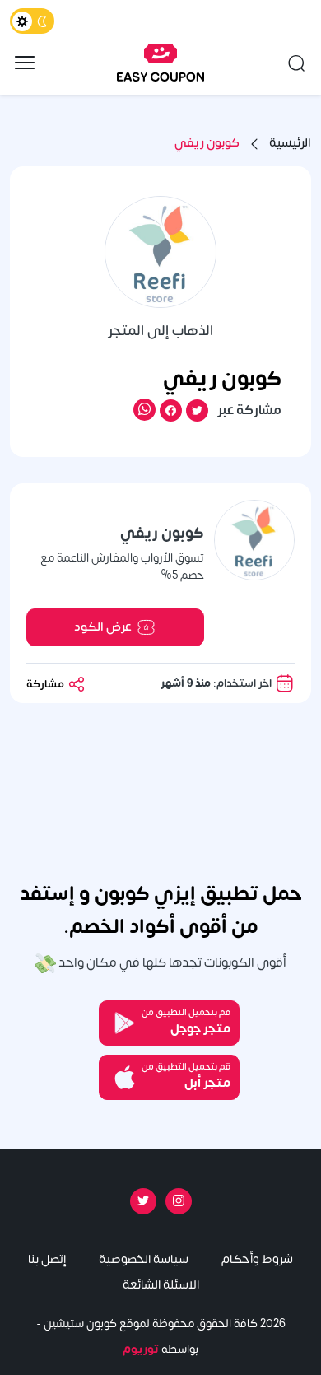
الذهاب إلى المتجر (160, 331)
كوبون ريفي (207, 143)
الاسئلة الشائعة (161, 1285)
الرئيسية (290, 143)
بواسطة (160, 1349)
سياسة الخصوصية (143, 1259)
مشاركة (46, 684)
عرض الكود (103, 627)
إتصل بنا (47, 1259)
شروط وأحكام (257, 1259)
